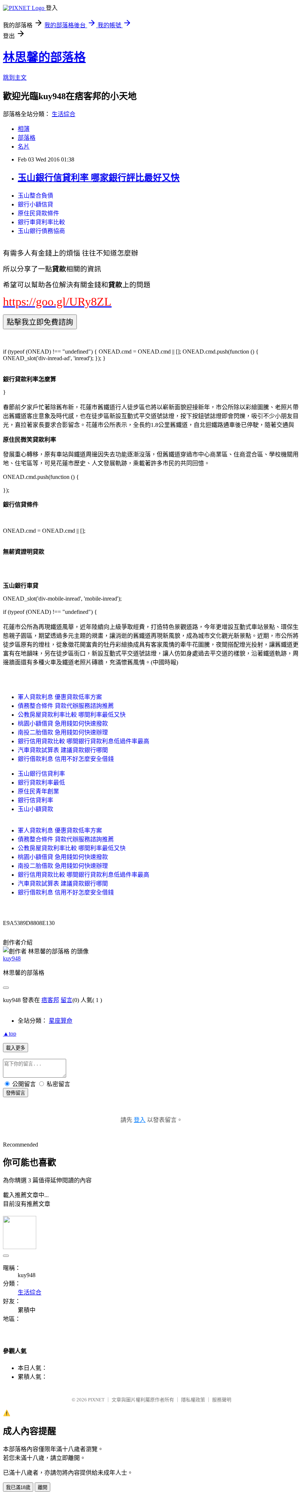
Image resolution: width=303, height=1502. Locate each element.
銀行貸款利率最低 (41, 782)
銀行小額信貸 (35, 204)
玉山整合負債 (35, 195)
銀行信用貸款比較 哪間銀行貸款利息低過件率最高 (83, 741)
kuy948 (12, 958)
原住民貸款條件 (38, 213)
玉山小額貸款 (35, 809)
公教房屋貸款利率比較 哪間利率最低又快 (72, 715)
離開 (42, 1487)
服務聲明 (221, 1399)
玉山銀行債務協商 (41, 231)
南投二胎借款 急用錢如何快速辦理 (63, 732)
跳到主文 (15, 77)
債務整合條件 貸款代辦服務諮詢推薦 (66, 706)
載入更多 (15, 1048)
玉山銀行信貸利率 (41, 774)
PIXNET (96, 1399)
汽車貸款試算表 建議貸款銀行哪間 (63, 750)
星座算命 (60, 1021)
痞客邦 (50, 1000)
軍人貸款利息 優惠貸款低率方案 (60, 697)
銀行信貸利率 (35, 800)
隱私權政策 (193, 1399)
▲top (9, 1033)
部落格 (26, 138)
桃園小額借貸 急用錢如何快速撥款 (63, 723)
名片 (24, 146)
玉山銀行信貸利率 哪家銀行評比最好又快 (99, 177)
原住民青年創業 (38, 791)
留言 (66, 1000)
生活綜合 (63, 114)
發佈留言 (15, 1093)
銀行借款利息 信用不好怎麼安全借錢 (66, 759)
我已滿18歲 (18, 1487)
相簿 (24, 129)
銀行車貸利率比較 (41, 222)
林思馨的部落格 (44, 57)
